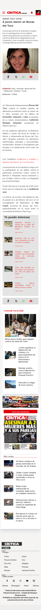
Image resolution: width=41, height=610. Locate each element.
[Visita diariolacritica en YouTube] (27, 580)
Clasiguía (25, 563)
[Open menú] (3, 12)
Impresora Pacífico (28, 570)
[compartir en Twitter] (16, 77)
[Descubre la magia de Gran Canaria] (10, 384)
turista (24, 91)
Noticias (5, 585)
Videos (26, 585)
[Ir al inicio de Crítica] (17, 12)
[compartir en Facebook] (8, 77)
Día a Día (7, 563)
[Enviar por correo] (31, 77)
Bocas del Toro (30, 89)
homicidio (20, 89)
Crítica (6, 556)
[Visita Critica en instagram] (34, 580)
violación (17, 91)
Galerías (36, 585)
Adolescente (8, 91)
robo (13, 89)
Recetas (7, 570)
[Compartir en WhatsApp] (24, 76)
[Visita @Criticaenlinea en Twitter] (14, 580)
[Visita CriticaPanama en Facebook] (7, 580)
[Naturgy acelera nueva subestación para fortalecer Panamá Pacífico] (10, 372)
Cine (23, 560)
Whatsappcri (15, 585)
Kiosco (24, 556)
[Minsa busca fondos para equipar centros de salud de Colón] (20, 325)
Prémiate (25, 567)
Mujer (6, 567)
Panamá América (10, 560)
